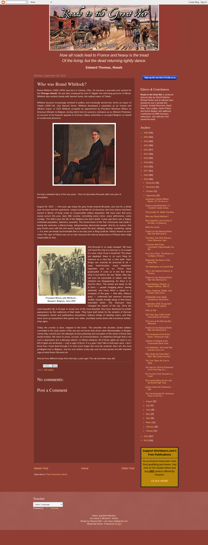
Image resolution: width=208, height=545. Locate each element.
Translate (54, 508)
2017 (146, 171)
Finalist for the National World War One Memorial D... (158, 232)
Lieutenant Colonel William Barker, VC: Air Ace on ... (157, 200)
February (150, 427)
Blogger (118, 524)
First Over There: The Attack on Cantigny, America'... (159, 254)
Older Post (128, 468)
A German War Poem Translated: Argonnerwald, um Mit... (159, 246)
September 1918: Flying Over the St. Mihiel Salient (158, 305)
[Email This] (44, 365)
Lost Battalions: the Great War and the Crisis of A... (158, 348)
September (151, 195)
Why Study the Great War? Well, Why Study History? (157, 355)
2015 (146, 179)
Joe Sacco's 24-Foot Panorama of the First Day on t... (159, 368)
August (149, 401)
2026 (146, 133)
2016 (146, 175)
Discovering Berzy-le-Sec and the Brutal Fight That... (158, 381)
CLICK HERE (159, 480)
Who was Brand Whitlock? (157, 216)
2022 (146, 150)
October (150, 191)
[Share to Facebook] (53, 365)
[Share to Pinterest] (56, 365)
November (151, 187)
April (148, 418)
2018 (146, 167)
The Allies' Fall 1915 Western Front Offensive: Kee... (158, 239)
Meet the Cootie (152, 227)
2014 (146, 436)
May (148, 414)
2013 (146, 440)
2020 (146, 158)
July (148, 405)
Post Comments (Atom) (56, 474)
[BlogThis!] (47, 365)
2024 (146, 141)
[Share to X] (50, 365)
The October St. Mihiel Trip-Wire (159, 212)
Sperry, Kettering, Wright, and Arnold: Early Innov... (158, 292)
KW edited (48, 370)
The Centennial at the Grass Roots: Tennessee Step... (157, 335)
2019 (146, 162)
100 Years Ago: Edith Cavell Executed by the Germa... (158, 316)
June (148, 410)
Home (84, 468)
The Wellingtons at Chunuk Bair (159, 267)
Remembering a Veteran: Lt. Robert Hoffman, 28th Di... (158, 285)
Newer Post (41, 468)
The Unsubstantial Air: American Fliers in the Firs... (159, 394)
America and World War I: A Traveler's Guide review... (157, 206)
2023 (146, 145)
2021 (146, 154)
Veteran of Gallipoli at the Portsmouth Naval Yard (156, 342)
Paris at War (150, 310)
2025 (146, 137)
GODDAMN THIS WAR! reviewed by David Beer (157, 298)
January (150, 431)
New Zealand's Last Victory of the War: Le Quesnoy (158, 221)
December (151, 183)
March (149, 422)
